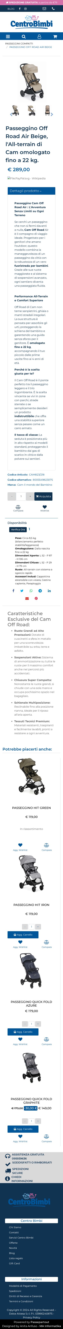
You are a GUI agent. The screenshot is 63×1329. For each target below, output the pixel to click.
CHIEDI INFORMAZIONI (22, 1179)
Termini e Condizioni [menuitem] (21, 1301)
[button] (31, 81)
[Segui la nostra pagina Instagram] (25, 8)
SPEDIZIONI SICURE (20, 1171)
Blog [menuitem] (12, 1253)
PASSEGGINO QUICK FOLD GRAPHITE (31, 1101)
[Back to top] (53, 1319)
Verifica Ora (18, 529)
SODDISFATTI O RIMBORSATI (32, 1162)
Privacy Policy (31, 1317)
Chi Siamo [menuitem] (15, 1227)
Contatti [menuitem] (14, 1232)
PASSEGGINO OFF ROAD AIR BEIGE (30, 47)
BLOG (11, 8)
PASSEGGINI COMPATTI (19, 43)
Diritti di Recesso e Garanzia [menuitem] (25, 1296)
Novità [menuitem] (13, 1247)
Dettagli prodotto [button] (25, 191)
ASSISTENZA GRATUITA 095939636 (28, 1156)
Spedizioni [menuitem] (15, 1291)
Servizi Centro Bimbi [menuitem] (21, 1237)
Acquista (44, 496)
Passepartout (40, 1322)
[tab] (31, 191)
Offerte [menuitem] (13, 1242)
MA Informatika (50, 1326)
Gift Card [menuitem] (14, 1263)
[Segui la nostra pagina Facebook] (20, 8)
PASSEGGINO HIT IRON (31, 905)
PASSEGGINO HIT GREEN (31, 808)
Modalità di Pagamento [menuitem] (23, 1285)
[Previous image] (11, 114)
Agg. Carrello (24, 934)
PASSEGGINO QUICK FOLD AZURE (31, 1003)
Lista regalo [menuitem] (16, 1258)
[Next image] (51, 114)
